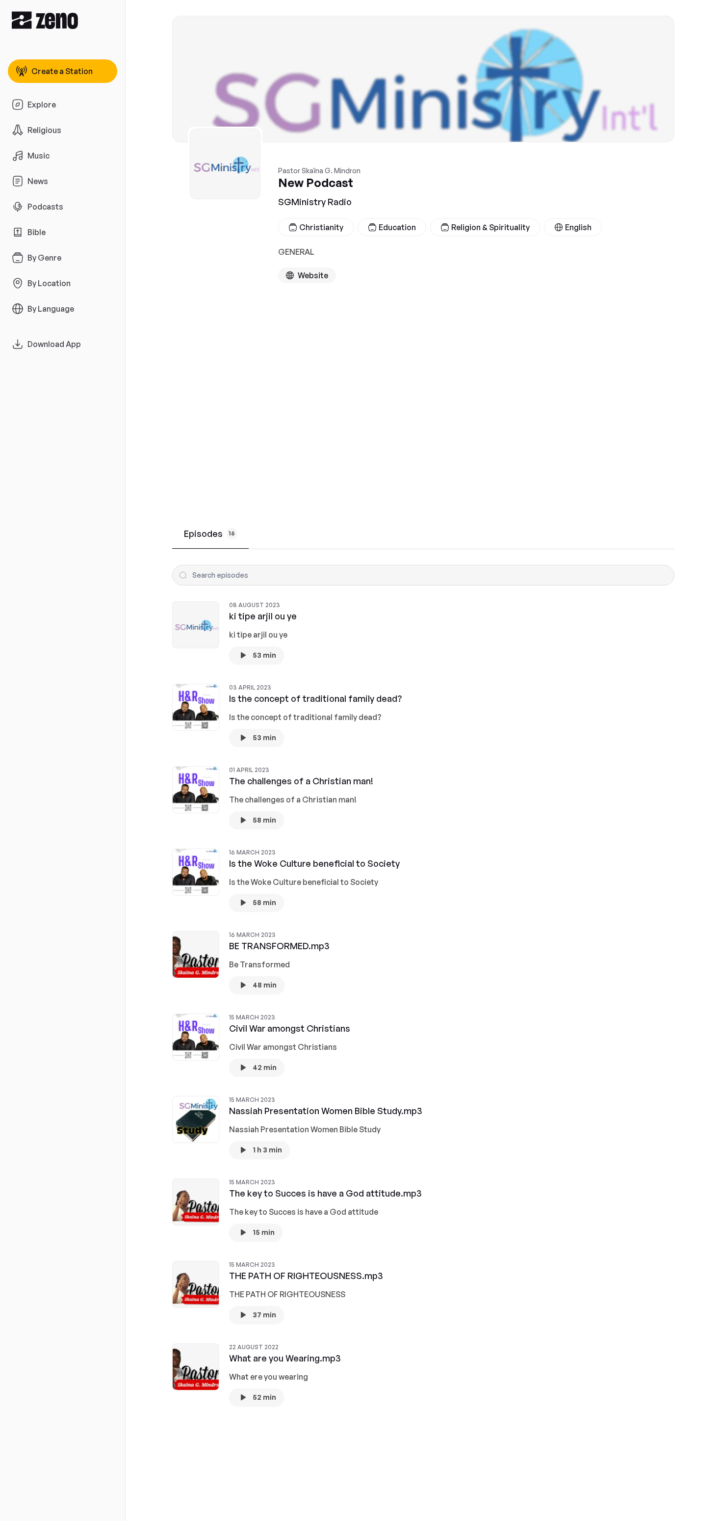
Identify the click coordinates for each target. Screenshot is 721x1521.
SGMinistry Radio (315, 201)
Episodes (209, 533)
